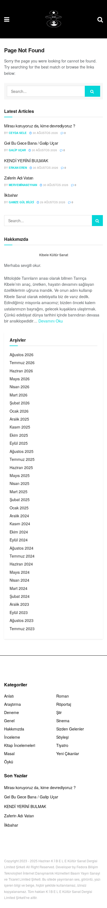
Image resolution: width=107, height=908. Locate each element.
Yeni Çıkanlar (67, 753)
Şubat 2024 (20, 596)
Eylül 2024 (19, 539)
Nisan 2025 (19, 483)
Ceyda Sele (18, 133)
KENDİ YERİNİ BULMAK (26, 160)
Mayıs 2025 (20, 475)
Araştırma (12, 704)
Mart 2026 (18, 395)
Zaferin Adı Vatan (18, 178)
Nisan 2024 (19, 580)
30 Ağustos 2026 (45, 133)
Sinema (62, 720)
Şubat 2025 (20, 499)
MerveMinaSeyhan (23, 185)
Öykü (8, 761)
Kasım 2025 (20, 427)
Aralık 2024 (19, 515)
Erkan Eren (18, 168)
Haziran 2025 (21, 467)
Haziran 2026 (21, 370)
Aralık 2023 (19, 604)
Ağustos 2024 (21, 548)
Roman (62, 696)
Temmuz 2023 (22, 628)
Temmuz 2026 (22, 362)
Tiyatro (62, 745)
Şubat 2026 (20, 403)
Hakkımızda (14, 729)
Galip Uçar (17, 150)
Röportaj (63, 704)
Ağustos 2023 (21, 620)
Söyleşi (62, 737)
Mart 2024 (18, 588)
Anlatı (9, 696)
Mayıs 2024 (20, 572)
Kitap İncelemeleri (19, 745)
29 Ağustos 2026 (52, 202)
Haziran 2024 (21, 564)
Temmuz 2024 (22, 556)
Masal (9, 753)
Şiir (59, 712)
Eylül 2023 (19, 612)
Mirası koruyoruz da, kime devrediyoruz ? (39, 126)
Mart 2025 (18, 491)
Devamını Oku (50, 321)
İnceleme (12, 737)
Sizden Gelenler (70, 729)
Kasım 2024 (20, 523)
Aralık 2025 (19, 419)
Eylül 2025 (19, 443)
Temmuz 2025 (22, 459)
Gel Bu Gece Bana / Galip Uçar (31, 143)
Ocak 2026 (19, 411)
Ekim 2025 (19, 435)
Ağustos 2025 (21, 451)
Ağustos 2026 (21, 354)
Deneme (11, 712)
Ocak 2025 (19, 507)
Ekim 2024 (19, 532)
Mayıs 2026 (20, 378)
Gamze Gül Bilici (21, 202)
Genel (9, 720)
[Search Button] (92, 91)
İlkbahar (11, 195)
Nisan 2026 (19, 386)
